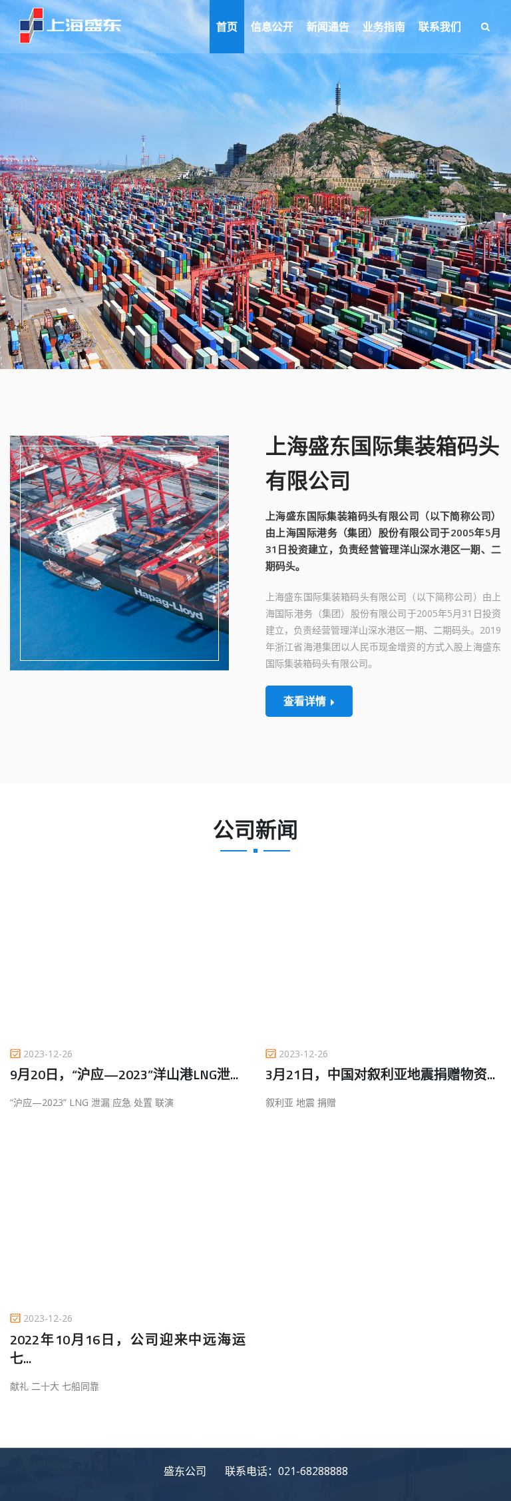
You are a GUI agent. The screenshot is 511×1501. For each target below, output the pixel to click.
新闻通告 (328, 27)
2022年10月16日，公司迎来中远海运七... (128, 1348)
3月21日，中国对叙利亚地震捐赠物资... (380, 1074)
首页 (227, 27)
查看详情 (304, 701)
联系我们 (440, 27)
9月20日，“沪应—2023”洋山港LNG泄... (124, 1074)
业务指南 (384, 27)
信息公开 (272, 27)
